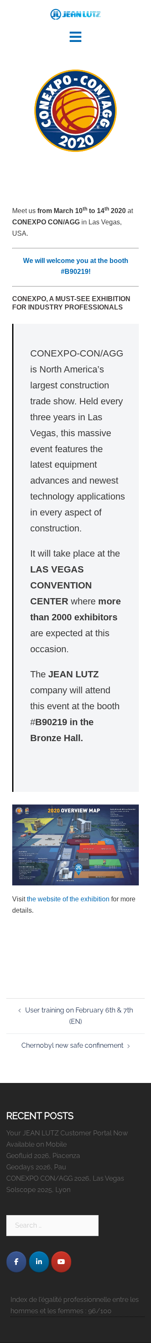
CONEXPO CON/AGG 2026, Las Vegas (65, 1178)
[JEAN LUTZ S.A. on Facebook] (16, 1262)
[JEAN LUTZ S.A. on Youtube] (61, 1262)
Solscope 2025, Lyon (38, 1190)
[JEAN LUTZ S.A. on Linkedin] (39, 1262)
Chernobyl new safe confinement (72, 1045)
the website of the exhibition (68, 899)
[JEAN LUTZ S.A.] (75, 14)
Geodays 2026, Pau (36, 1167)
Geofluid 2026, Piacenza (43, 1156)
